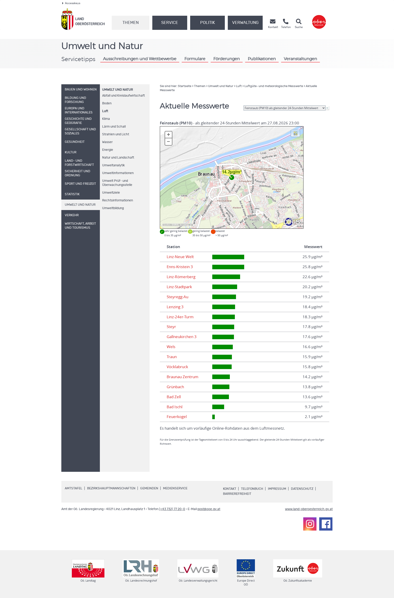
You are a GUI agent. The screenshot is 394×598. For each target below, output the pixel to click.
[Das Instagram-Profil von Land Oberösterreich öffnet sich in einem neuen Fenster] (310, 524)
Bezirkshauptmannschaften (111, 488)
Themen (130, 23)
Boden (106, 103)
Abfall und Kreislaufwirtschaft (123, 95)
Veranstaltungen (300, 59)
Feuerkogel (177, 416)
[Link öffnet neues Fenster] (319, 19)
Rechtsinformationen (117, 200)
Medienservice (175, 488)
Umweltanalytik (113, 165)
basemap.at (186, 225)
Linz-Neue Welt (180, 256)
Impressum (277, 488)
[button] (295, 133)
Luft (105, 111)
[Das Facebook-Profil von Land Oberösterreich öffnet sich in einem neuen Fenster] (326, 524)
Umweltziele (111, 192)
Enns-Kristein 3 (180, 266)
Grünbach (175, 386)
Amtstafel (73, 488)
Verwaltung (245, 23)
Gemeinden (149, 488)
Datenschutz (302, 488)
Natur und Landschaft (118, 157)
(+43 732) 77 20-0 (172, 509)
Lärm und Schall (114, 126)
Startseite (184, 86)
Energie (107, 149)
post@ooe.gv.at (208, 509)
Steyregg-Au (177, 296)
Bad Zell (174, 396)
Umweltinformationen (118, 173)
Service (169, 23)
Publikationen (262, 59)
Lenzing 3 (175, 306)
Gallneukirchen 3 (182, 336)
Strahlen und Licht (115, 134)
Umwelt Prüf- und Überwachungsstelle (117, 183)
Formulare (194, 59)
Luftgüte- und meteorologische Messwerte (273, 86)
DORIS (175, 225)
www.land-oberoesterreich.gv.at (309, 509)
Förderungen (226, 59)
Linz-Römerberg (181, 276)
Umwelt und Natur (117, 89)
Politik (207, 23)
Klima (106, 119)
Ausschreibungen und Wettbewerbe (139, 59)
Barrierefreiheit (237, 493)
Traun (172, 356)
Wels (171, 346)
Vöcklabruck (177, 366)
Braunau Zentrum (182, 376)
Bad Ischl (174, 406)
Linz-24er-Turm (180, 316)
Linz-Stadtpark (179, 286)
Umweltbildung (113, 208)
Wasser (107, 142)
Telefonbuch (252, 488)
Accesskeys (72, 3)
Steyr (171, 326)
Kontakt (229, 488)
